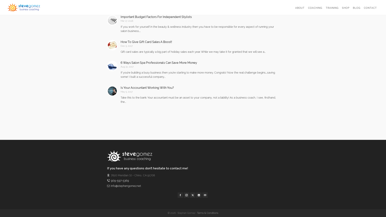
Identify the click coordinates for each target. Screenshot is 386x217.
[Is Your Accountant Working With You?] (112, 91)
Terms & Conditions (207, 213)
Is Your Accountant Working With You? (147, 88)
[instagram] (186, 195)
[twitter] (192, 195)
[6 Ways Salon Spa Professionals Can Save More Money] (112, 66)
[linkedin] (199, 195)
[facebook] (180, 195)
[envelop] (205, 195)
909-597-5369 (120, 180)
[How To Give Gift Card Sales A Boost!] (112, 45)
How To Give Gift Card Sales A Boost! (146, 42)
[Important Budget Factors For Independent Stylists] (112, 20)
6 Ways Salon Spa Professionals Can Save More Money (159, 62)
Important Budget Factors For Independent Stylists (156, 17)
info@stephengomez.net (126, 185)
